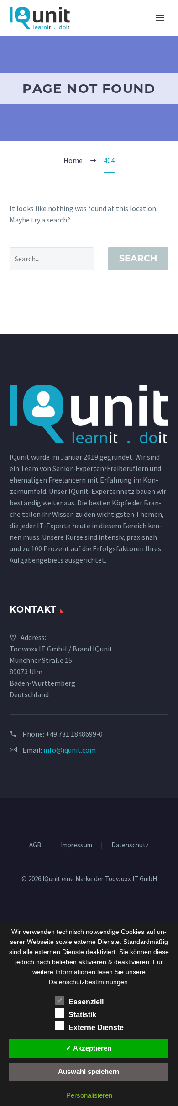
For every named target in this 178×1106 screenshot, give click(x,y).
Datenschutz (130, 845)
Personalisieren (89, 1095)
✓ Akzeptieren (88, 1048)
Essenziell (86, 1002)
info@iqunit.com (69, 749)
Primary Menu (160, 18)
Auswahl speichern (88, 1071)
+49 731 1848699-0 (74, 733)
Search (138, 258)
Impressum (76, 845)
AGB (35, 845)
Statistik (82, 1015)
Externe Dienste (96, 1027)
